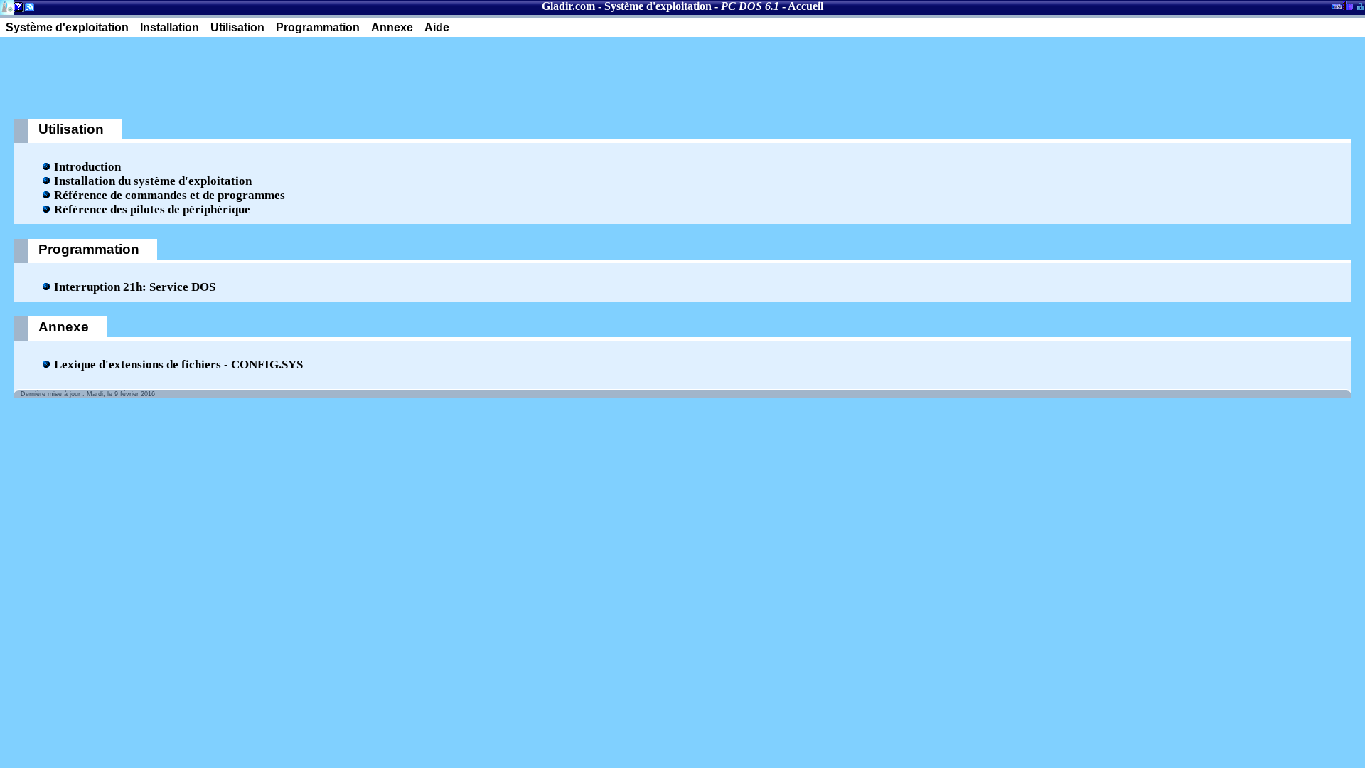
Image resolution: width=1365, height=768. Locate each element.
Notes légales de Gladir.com (16, 9)
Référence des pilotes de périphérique (152, 209)
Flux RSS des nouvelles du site (26, 9)
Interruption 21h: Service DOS (134, 287)
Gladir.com (568, 6)
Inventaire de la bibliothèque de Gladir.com (1347, 5)
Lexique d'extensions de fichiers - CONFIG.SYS (178, 364)
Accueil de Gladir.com (7, 6)
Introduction (87, 167)
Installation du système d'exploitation (153, 181)
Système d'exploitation (658, 6)
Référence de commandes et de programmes (169, 195)
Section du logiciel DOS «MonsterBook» (1336, 9)
